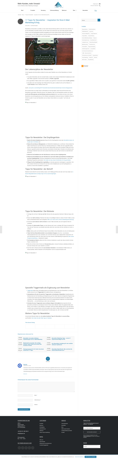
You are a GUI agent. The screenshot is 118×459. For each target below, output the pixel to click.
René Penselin (35, 25)
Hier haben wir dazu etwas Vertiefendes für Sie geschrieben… (57, 160)
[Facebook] (22, 447)
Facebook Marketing (86, 33)
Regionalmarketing (91, 46)
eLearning (91, 31)
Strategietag (42, 427)
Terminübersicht (64, 423)
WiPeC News (84, 59)
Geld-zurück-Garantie (65, 428)
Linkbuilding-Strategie (93, 42)
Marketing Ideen (85, 44)
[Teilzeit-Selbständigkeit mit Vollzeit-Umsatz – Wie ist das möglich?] (117, 229)
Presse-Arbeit (84, 46)
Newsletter (63, 425)
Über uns (41, 439)
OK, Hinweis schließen (90, 456)
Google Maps (84, 35)
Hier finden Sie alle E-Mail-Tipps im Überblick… (42, 318)
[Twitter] (26, 447)
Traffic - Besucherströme (86, 53)
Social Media (93, 48)
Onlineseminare (43, 428)
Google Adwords (94, 33)
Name (35, 395)
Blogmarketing (84, 29)
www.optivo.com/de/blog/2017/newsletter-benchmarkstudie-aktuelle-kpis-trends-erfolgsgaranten (50, 87)
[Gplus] (29, 447)
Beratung (41, 425)
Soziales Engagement (44, 445)
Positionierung (92, 44)
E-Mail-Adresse (37, 399)
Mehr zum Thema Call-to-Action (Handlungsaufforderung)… (61, 219)
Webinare (91, 57)
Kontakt (63, 432)
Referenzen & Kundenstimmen (46, 443)
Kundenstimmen (93, 40)
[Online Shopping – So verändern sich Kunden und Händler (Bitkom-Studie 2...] (1, 229)
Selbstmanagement (85, 48)
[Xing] (19, 447)
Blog (23, 14)
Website (35, 404)
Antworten (25, 373)
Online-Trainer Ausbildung (45, 432)
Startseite (19, 14)
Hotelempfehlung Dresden (66, 430)
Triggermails (30, 290)
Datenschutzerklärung (79, 456)
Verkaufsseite (95, 55)
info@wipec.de (96, 3)
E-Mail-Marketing (85, 31)
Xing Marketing (90, 59)
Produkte (41, 423)
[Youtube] (32, 447)
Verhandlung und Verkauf (86, 55)
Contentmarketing (92, 29)
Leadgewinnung (85, 42)
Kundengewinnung (85, 40)
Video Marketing (85, 57)
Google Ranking (91, 35)
